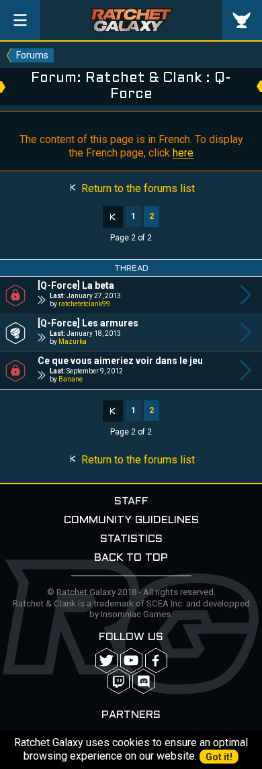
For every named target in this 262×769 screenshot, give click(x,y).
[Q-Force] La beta (76, 285)
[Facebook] (156, 660)
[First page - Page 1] (113, 217)
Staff (131, 501)
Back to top (131, 558)
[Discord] (143, 681)
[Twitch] (118, 681)
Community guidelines (131, 520)
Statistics (131, 539)
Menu (20, 20)
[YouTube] (131, 660)
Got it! (219, 757)
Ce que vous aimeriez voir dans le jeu (120, 360)
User (242, 20)
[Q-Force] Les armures (88, 323)
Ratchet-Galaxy (131, 20)
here (183, 152)
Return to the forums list (137, 188)
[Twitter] (106, 660)
